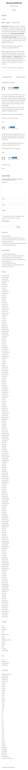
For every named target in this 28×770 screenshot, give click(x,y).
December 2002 (5, 584)
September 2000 (5, 611)
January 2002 (4, 604)
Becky (3, 702)
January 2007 (4, 496)
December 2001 (5, 605)
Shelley (3, 693)
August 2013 (4, 358)
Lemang (3, 744)
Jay (2, 713)
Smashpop (4, 747)
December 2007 (5, 476)
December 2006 (5, 498)
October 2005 (5, 523)
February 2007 (5, 494)
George (3, 742)
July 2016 (4, 295)
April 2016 (4, 300)
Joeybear (4, 683)
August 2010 (4, 419)
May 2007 (4, 489)
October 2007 (5, 480)
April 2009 (4, 447)
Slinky (3, 740)
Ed (2, 718)
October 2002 (5, 587)
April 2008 (4, 469)
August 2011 (4, 397)
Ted (2, 724)
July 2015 (4, 316)
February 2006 (5, 516)
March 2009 (4, 449)
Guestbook (4, 629)
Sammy (3, 692)
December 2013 (5, 351)
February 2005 (5, 537)
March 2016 (4, 302)
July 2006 (4, 507)
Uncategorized (5, 650)
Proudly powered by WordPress (8, 767)
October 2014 (5, 333)
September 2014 (5, 334)
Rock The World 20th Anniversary (9, 245)
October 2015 (5, 311)
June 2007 (4, 487)
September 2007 (5, 482)
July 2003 (4, 571)
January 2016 (4, 306)
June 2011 (4, 401)
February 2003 (5, 580)
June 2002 (4, 595)
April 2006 (4, 512)
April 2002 (4, 598)
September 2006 (5, 503)
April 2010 (4, 426)
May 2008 (4, 467)
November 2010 (5, 413)
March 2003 (4, 578)
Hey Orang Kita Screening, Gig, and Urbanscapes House (14, 243)
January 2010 (4, 431)
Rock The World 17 (7, 261)
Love (3, 632)
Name (4, 199)
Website (4, 210)
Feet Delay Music (7, 77)
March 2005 (4, 535)
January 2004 (4, 561)
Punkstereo (4, 751)
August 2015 (4, 315)
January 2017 (4, 290)
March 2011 (4, 406)
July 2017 (4, 288)
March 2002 (4, 600)
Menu (14, 9)
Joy (2, 715)
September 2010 (5, 417)
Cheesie (3, 688)
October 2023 (5, 279)
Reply (3, 121)
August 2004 (4, 548)
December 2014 (5, 329)
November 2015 (5, 309)
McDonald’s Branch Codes (10, 254)
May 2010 (4, 424)
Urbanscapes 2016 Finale (7, 241)
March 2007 (4, 492)
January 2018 (4, 286)
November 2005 (5, 521)
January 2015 (4, 327)
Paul (3, 726)
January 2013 (4, 368)
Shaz (3, 733)
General (3, 627)
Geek (3, 625)
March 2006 (4, 514)
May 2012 (4, 381)
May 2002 (4, 596)
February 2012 (5, 386)
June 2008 (4, 465)
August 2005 (4, 526)
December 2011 (5, 390)
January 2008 (4, 474)
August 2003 (4, 569)
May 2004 (4, 553)
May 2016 (4, 298)
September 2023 (5, 281)
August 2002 (4, 591)
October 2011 (5, 394)
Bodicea (3, 686)
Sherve (3, 697)
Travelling (4, 648)
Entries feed (4, 661)
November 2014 (5, 331)
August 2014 (4, 336)
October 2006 (5, 501)
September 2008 (5, 460)
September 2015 (5, 313)
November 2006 (5, 499)
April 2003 (4, 577)
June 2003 (4, 573)
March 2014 (4, 345)
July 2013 (4, 360)
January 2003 (4, 582)
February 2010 (5, 430)
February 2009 (5, 451)
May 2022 (4, 282)
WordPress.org (5, 665)
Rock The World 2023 (6, 236)
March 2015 (4, 324)
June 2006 (4, 508)
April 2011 (4, 404)
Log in (3, 659)
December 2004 (5, 541)
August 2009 (4, 440)
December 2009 (5, 433)
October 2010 (5, 415)
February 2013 (5, 367)
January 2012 (4, 388)
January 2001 (4, 607)
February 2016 (5, 304)
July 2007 (4, 485)
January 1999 (4, 616)
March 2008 (4, 471)
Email (3, 204)
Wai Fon (3, 684)
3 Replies (4, 19)
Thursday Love (5, 675)
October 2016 (5, 293)
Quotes (3, 643)
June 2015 (4, 318)
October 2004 (5, 544)
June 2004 (4, 552)
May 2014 (4, 342)
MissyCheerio (5, 681)
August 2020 (4, 284)
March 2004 (4, 557)
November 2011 (5, 392)
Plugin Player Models (6, 639)
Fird (3, 722)
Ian (2, 720)
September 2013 (5, 356)
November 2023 (5, 277)
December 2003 (5, 562)
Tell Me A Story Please (6, 674)
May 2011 (4, 403)
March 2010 (4, 428)
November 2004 (5, 543)
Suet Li (3, 695)
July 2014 (4, 338)
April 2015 (4, 322)
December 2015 (5, 307)
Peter (3, 736)
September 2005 (5, 525)
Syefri (3, 738)
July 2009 (4, 442)
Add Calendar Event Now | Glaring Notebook (12, 255)
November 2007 (5, 478)
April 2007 (4, 491)
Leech (3, 704)
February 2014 (5, 347)
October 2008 (5, 458)
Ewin (3, 727)
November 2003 (5, 564)
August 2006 (4, 505)
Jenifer (3, 701)
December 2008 (5, 455)
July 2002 (4, 593)
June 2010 (4, 422)
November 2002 (5, 586)
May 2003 (4, 575)
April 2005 (4, 534)
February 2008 (5, 473)
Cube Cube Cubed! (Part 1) (7, 266)
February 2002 (5, 602)
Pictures (3, 638)
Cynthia (3, 690)
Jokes (3, 631)
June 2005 (4, 530)
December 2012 (5, 370)
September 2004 (5, 546)
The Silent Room (5, 756)
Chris (3, 731)
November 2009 (5, 435)
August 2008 (4, 462)
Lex (2, 711)
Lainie (3, 706)
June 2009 (4, 444)
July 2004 (4, 550)
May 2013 (4, 363)
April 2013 (4, 365)
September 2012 (5, 374)
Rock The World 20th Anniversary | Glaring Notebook (13, 259)
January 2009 (4, 453)
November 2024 (5, 275)
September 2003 (5, 568)
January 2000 (4, 614)
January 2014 (4, 349)
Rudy (3, 729)
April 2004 (4, 555)
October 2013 (5, 354)
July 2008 (4, 464)
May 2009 (4, 446)
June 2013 (4, 361)
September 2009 (5, 438)
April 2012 (4, 383)
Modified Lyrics (5, 634)
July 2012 (4, 377)
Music (14, 67)
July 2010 (4, 421)
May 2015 (4, 320)
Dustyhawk (4, 749)
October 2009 (5, 437)
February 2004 (5, 559)
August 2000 (4, 613)
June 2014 (4, 340)
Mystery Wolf (5, 679)
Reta (3, 709)
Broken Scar (4, 754)
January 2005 (4, 539)
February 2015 (5, 325)
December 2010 (5, 412)
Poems (3, 641)
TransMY (4, 745)
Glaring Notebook (14, 3)
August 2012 (4, 376)
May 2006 (4, 510)
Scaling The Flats (21, 77)
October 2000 (5, 609)
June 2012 (4, 379)
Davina (3, 699)
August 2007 (4, 483)
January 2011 (4, 410)
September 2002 (5, 589)
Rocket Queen (5, 677)
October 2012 (5, 372)
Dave (3, 735)
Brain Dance (4, 753)
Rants (3, 645)
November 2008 (5, 456)
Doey (3, 708)
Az (2, 717)
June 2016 (4, 297)
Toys (3, 647)
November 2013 (5, 352)
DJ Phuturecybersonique (7, 758)
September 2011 (5, 395)
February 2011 (5, 408)
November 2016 (5, 291)
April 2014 (4, 343)
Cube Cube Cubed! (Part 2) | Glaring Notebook (12, 264)
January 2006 (4, 517)
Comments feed (5, 663)
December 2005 (5, 519)
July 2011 (4, 399)
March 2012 (4, 385)
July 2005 (4, 528)
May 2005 (4, 532)
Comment (5, 182)
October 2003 (5, 566)
